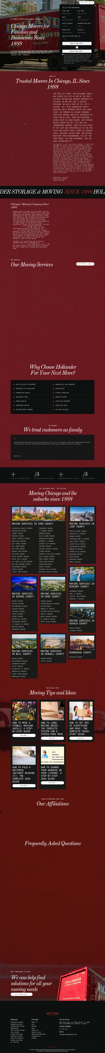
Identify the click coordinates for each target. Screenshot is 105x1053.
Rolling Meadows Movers (21, 564)
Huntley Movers (47, 614)
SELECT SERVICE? (67, 23)
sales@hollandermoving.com (68, 1034)
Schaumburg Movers (19, 567)
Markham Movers (18, 536)
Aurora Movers (17, 601)
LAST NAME (80, 11)
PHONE (79, 17)
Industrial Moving (16, 1036)
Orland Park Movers (19, 551)
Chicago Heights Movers (48, 549)
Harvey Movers (44, 567)
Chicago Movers (45, 546)
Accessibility (36, 1036)
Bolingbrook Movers (19, 606)
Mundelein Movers (76, 549)
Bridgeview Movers (46, 538)
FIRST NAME (65, 11)
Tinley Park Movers (19, 572)
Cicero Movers (44, 551)
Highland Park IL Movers (79, 539)
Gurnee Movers (74, 536)
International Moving (18, 1026)
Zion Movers (74, 557)
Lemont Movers (17, 533)
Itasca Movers (17, 614)
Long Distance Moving (18, 1030)
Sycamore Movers (75, 631)
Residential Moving (17, 1022)
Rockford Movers (75, 657)
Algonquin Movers (76, 591)
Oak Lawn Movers (18, 546)
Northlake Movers (19, 541)
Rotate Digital (65, 1051)
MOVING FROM (66, 30)
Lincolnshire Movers (77, 546)
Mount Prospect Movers (21, 538)
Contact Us (64, 2)
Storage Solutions (16, 1034)
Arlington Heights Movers (22, 528)
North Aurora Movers (49, 616)
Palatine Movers (18, 554)
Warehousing (14, 1028)
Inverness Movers (46, 528)
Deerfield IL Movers (77, 534)
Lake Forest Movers (77, 541)
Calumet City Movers (47, 544)
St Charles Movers (48, 619)
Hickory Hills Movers (47, 569)
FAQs (33, 1028)
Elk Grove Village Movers (22, 561)
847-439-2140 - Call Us (87, 2)
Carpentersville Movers (50, 604)
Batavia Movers (18, 604)
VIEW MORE (24, 735)
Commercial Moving (16, 1024)
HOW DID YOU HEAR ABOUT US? (71, 36)
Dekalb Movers (74, 628)
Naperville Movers (19, 619)
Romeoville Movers (19, 671)
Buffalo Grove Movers (77, 531)
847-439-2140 (63, 1029)
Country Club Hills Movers (49, 554)
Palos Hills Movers (19, 559)
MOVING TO (80, 30)
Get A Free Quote (21, 994)
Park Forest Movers (46, 559)
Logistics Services (17, 1038)
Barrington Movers (19, 531)
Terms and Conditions (39, 1034)
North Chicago (74, 562)
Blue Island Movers (46, 536)
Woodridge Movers (19, 629)
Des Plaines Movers (46, 556)
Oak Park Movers (18, 549)
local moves (17, 225)
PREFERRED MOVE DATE (84, 23)
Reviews (34, 1026)
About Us (34, 1022)
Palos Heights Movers (20, 556)
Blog (33, 1024)
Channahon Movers (19, 664)
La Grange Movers (46, 531)
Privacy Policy (84, 61)
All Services (15, 1042)
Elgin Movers (46, 606)
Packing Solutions (16, 1040)
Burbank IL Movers (46, 541)
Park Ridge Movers (46, 561)
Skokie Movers (17, 569)
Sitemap (34, 1038)
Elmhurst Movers (18, 611)
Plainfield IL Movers (20, 669)
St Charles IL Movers (20, 624)
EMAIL (64, 17)
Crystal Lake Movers (77, 596)
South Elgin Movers (48, 621)
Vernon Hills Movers (77, 552)
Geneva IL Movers (47, 609)
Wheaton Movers (18, 627)
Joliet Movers (17, 666)
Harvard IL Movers (76, 599)
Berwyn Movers (44, 533)
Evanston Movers (45, 564)
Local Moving (15, 1032)
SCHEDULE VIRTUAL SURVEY (76, 51)
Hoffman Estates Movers (48, 572)
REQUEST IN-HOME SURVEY (76, 43)
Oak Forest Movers (19, 544)
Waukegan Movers (75, 554)
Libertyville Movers (77, 544)
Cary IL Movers (75, 594)
